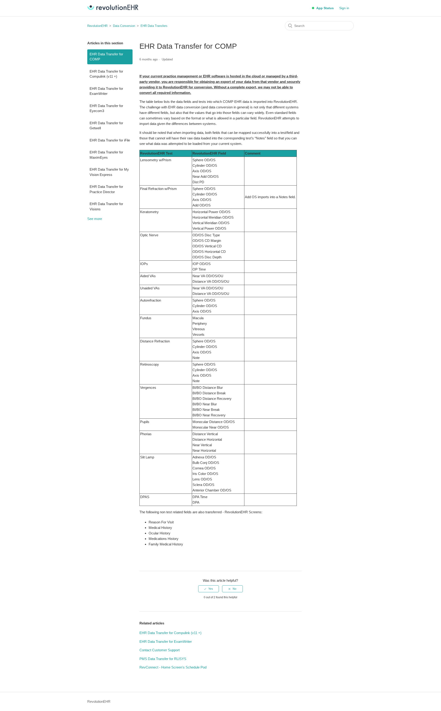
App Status (324, 8)
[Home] (112, 9)
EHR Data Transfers (154, 26)
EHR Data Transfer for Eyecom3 (106, 108)
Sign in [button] (344, 8)
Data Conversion (124, 26)
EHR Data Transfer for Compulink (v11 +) (106, 74)
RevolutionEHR (97, 26)
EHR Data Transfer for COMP (106, 56)
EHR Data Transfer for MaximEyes (106, 154)
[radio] (208, 588)
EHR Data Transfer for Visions (106, 206)
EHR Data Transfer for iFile (110, 140)
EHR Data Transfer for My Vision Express (109, 172)
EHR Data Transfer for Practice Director (106, 189)
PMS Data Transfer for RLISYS (162, 659)
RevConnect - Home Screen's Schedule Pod (172, 667)
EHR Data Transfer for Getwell (106, 125)
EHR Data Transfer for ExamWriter (106, 91)
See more (94, 219)
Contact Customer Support (159, 650)
